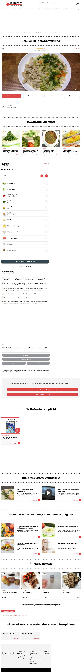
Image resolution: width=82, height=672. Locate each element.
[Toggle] (77, 3)
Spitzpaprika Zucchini (8, 633)
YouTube (46, 655)
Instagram (46, 656)
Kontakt (32, 651)
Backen (13, 9)
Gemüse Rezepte (7, 370)
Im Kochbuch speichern (26, 359)
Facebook (46, 651)
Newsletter (19, 653)
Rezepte (6, 9)
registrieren (23, 615)
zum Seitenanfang (8, 653)
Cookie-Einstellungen (21, 657)
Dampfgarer (47, 9)
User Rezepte (31, 370)
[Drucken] (38, 363)
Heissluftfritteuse (33, 9)
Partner (32, 656)
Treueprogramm (21, 651)
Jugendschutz (33, 663)
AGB (31, 658)
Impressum (32, 661)
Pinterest (46, 653)
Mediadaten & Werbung (33, 654)
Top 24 (20, 9)
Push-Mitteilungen (21, 655)
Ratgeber (58, 9)
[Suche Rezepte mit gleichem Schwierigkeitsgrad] (78, 49)
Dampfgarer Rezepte (9, 372)
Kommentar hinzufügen (8, 611)
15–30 (3, 48)
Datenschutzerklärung (35, 659)
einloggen (15, 615)
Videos (66, 9)
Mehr (17, 372)
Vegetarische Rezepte (20, 370)
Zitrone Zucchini (27, 633)
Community (75, 9)
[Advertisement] (41, 459)
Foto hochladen (26, 355)
